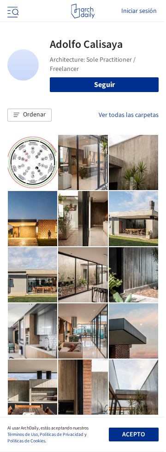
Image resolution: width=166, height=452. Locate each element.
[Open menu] (12, 11)
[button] (29, 115)
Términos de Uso (22, 434)
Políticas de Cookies (26, 441)
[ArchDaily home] (83, 11)
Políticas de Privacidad (61, 434)
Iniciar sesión (139, 11)
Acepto (133, 434)
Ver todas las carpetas (129, 115)
